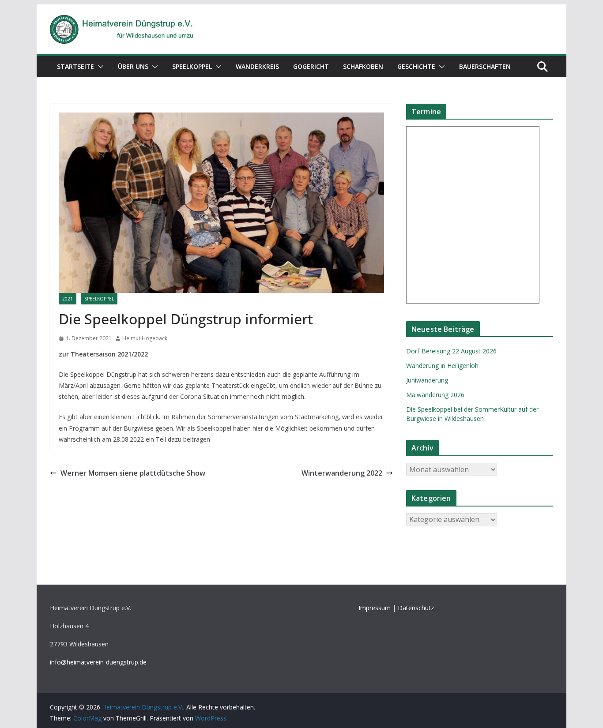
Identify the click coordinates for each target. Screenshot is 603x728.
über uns (133, 66)
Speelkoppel (192, 66)
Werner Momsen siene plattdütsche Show (132, 473)
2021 (67, 299)
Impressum (374, 608)
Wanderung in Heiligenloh (442, 365)
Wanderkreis (257, 66)
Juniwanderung (427, 380)
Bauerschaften (485, 66)
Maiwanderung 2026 (435, 394)
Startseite (75, 66)
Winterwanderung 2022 (342, 473)
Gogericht (311, 66)
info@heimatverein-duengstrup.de (98, 662)
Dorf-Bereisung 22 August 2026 (451, 351)
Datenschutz (416, 608)
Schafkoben (363, 66)
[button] (99, 66)
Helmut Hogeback (144, 338)
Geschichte (416, 66)
